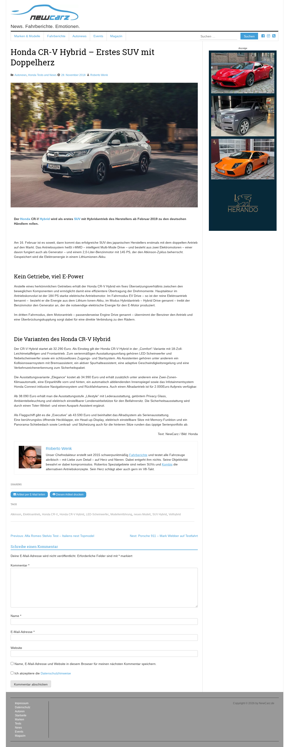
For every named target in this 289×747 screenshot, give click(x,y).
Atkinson (16, 514)
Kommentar (20, 565)
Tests (18, 723)
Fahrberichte (56, 36)
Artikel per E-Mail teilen (30, 494)
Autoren (20, 711)
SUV (77, 219)
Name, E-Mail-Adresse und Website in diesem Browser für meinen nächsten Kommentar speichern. (85, 664)
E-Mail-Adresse (23, 632)
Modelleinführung (121, 514)
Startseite (20, 715)
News (18, 727)
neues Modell (142, 514)
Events (98, 36)
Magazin (116, 36)
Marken (19, 719)
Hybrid (45, 219)
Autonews (79, 36)
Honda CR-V (50, 514)
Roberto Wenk (99, 75)
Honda (25, 219)
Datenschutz (22, 707)
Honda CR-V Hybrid (72, 514)
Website (16, 648)
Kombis (167, 464)
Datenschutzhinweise (56, 673)
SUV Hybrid (159, 514)
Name (16, 616)
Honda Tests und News (42, 75)
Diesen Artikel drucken (69, 494)
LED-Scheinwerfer (97, 514)
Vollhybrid (175, 514)
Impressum (21, 703)
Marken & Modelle (27, 36)
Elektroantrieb (31, 514)
